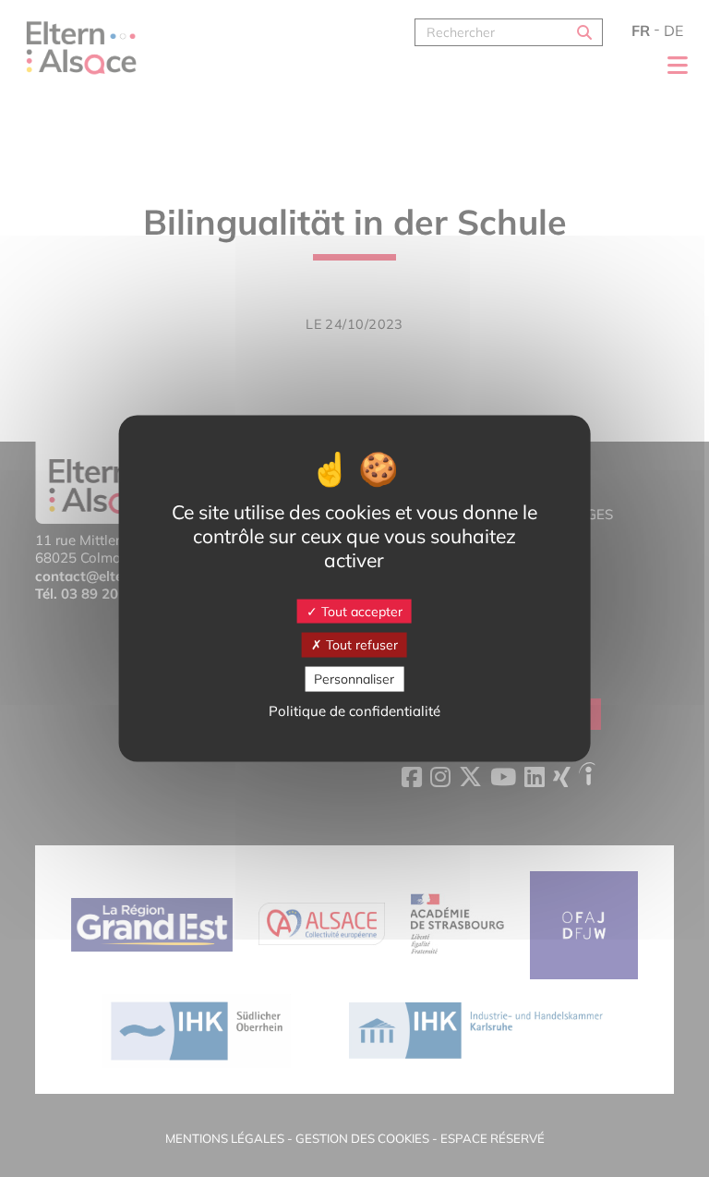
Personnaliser (354, 679)
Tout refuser (360, 645)
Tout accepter (360, 610)
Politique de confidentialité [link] (354, 710)
